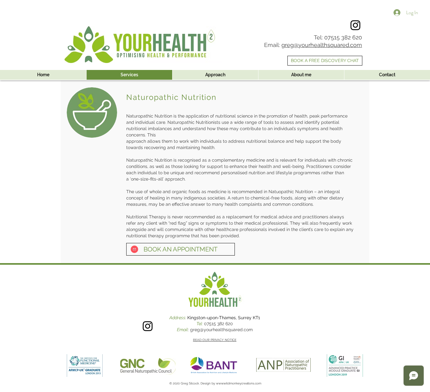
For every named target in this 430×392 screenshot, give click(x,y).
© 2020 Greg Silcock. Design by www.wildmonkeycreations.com (215, 383)
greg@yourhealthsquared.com (321, 45)
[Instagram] (355, 25)
